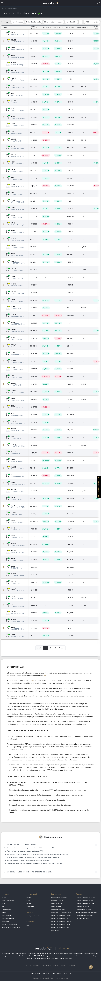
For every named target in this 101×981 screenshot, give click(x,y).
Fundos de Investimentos (9, 924)
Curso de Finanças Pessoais (85, 916)
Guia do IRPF (55, 930)
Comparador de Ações (58, 910)
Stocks (29, 898)
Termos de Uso (46, 965)
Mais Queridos (71, 22)
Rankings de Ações (57, 904)
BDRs (3, 907)
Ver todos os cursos (82, 919)
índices (31, 680)
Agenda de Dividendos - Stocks (61, 921)
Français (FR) (67, 973)
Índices (4, 913)
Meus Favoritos (93, 22)
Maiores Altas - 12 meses (53, 22)
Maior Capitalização (33, 22)
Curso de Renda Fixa (82, 907)
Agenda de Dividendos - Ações (61, 916)
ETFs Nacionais (6, 916)
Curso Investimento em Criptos (85, 904)
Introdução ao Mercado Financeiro (86, 913)
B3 (45, 675)
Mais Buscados (17, 22)
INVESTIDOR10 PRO (99, 484)
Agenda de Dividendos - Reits (60, 924)
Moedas (29, 904)
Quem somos (72, 965)
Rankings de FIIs (56, 907)
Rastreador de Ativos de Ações (61, 913)
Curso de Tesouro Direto (83, 910)
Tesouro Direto (6, 910)
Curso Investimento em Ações (85, 898)
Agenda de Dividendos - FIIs (60, 919)
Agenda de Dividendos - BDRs (60, 927)
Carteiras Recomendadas (59, 898)
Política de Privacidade (32, 965)
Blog (28, 925)
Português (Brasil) (35, 973)
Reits (28, 901)
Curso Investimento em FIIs (84, 901)
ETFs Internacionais (8, 919)
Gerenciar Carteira (57, 901)
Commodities (31, 907)
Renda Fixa (5, 921)
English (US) (46, 973)
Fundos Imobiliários (8, 901)
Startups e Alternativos (34, 916)
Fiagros (4, 904)
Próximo (61, 648)
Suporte (63, 965)
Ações (4, 898)
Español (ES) (57, 973)
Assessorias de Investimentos (11, 927)
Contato (55, 965)
